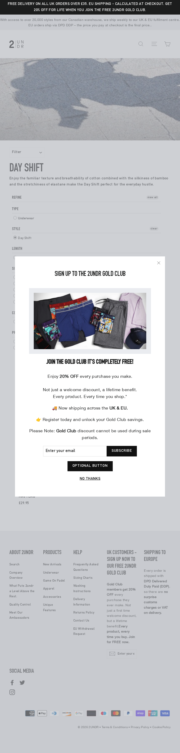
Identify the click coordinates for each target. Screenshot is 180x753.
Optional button (90, 466)
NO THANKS (90, 479)
